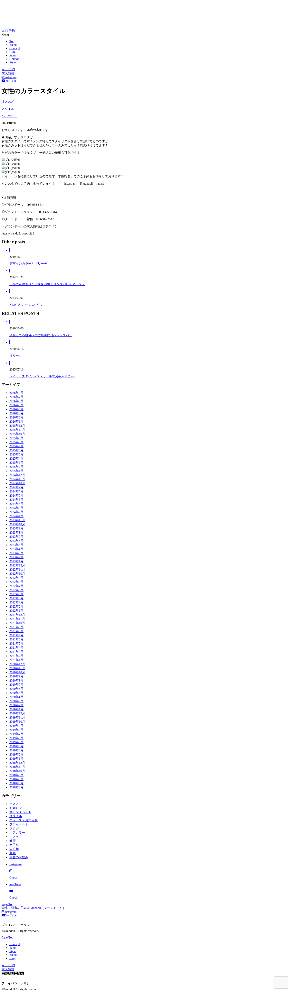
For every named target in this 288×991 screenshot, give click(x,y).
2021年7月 (16, 635)
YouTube (10, 80)
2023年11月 (17, 520)
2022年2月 (16, 606)
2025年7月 (16, 446)
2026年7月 (16, 397)
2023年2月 (16, 557)
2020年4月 (16, 697)
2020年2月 (16, 705)
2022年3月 (16, 602)
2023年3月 (16, 553)
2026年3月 (16, 413)
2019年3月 (16, 750)
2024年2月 (16, 512)
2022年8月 (16, 581)
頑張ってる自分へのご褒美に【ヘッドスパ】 (40, 335)
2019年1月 (16, 758)
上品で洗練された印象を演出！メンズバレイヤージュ (47, 284)
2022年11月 (17, 569)
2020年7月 (16, 684)
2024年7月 (16, 491)
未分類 (14, 849)
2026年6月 (16, 401)
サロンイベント (20, 812)
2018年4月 (16, 783)
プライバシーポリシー (17, 925)
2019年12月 (17, 713)
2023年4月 (16, 549)
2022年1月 (16, 610)
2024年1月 (16, 516)
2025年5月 (16, 454)
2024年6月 (16, 495)
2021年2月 (16, 655)
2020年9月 (16, 676)
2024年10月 (17, 483)
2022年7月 (16, 586)
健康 (12, 840)
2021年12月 (17, 614)
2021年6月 (16, 639)
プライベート (18, 824)
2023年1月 (16, 561)
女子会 (14, 845)
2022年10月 (17, 573)
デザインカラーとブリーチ (28, 263)
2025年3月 (16, 462)
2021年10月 (17, 623)
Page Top (7, 904)
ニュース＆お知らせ (23, 820)
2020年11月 (17, 668)
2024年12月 (17, 475)
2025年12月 (17, 425)
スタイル (8, 108)
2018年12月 (17, 762)
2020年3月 (16, 701)
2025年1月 (16, 471)
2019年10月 (17, 721)
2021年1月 (16, 660)
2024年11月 (17, 479)
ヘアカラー (9, 116)
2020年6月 (16, 688)
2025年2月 (16, 466)
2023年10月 (17, 524)
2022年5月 (16, 594)
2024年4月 (16, 503)
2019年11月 (17, 717)
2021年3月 (16, 651)
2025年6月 (16, 450)
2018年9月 (16, 775)
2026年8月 (16, 392)
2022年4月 (16, 598)
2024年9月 (16, 487)
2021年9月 (16, 627)
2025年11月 (17, 429)
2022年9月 (16, 577)
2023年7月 (16, 536)
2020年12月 (17, 664)
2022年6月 (16, 590)
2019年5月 (16, 742)
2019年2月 (16, 754)
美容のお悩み (18, 857)
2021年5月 (16, 643)
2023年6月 (16, 540)
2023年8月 (16, 532)
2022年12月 (17, 565)
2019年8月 (16, 729)
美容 (12, 853)
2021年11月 (17, 618)
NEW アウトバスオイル (26, 304)
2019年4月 (16, 746)
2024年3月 (16, 507)
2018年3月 (16, 787)
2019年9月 (16, 725)
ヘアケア (15, 836)
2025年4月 (16, 458)
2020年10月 (17, 672)
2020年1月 (16, 709)
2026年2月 (16, 417)
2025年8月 (16, 442)
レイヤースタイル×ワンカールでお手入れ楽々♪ (42, 376)
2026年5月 (16, 405)
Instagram (10, 77)
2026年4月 (16, 409)
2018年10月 (17, 771)
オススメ (8, 101)
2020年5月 (16, 692)
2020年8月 (16, 680)
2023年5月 (16, 544)
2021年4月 (16, 647)
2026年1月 (16, 421)
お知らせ (15, 808)
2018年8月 (16, 779)
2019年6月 (16, 738)
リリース (15, 355)
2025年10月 (17, 434)
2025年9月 (16, 438)
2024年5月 (16, 499)
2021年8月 (16, 631)
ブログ (14, 828)
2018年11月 (17, 766)
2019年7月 (16, 734)
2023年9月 (16, 528)
